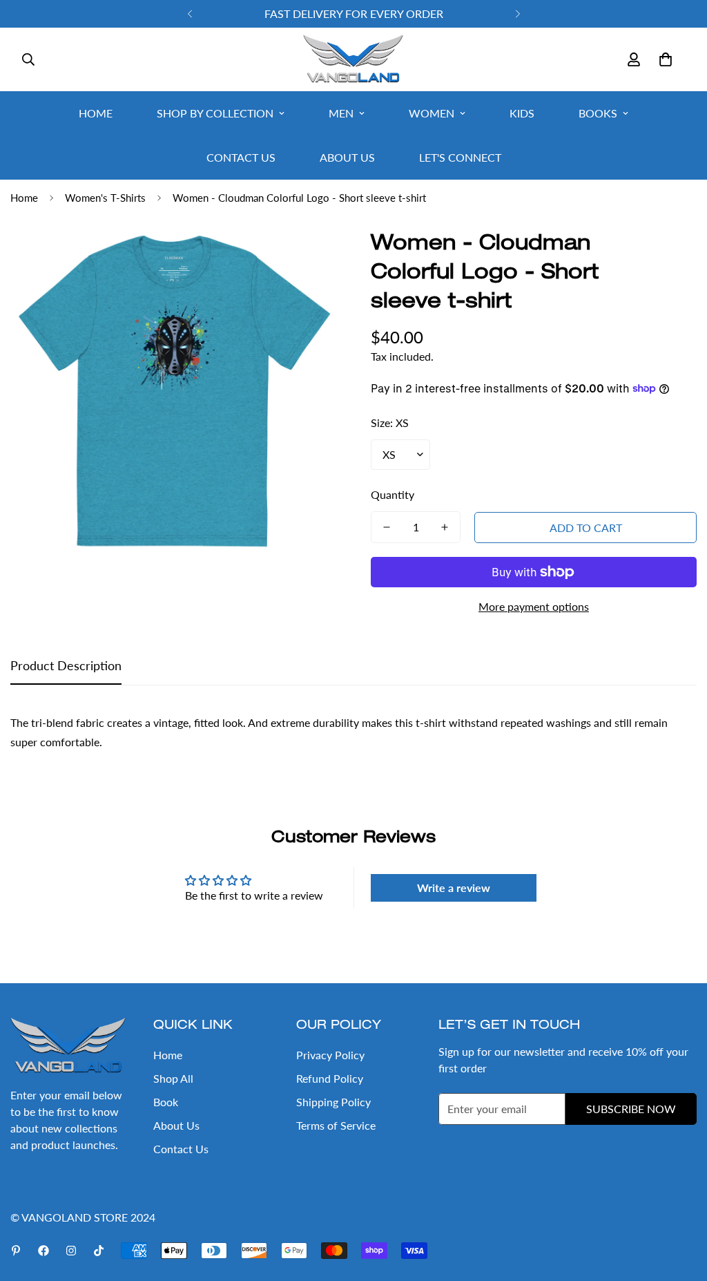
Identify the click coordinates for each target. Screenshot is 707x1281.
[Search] (28, 59)
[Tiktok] (98, 1250)
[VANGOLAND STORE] (353, 59)
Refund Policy (329, 1078)
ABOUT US (347, 157)
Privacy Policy (330, 1054)
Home (24, 197)
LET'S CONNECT (460, 157)
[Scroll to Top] (680, 1206)
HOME (96, 113)
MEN (341, 113)
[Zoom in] (306, 256)
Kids (522, 113)
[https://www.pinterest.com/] (15, 1250)
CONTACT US (240, 157)
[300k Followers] (43, 1250)
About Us (176, 1125)
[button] (665, 59)
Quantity (392, 494)
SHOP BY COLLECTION (215, 113)
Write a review (453, 887)
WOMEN (431, 113)
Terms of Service (336, 1125)
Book (165, 1101)
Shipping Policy (333, 1101)
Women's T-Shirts (105, 197)
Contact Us (181, 1148)
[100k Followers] (71, 1250)
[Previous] (189, 14)
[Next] (517, 14)
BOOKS (598, 113)
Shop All (173, 1078)
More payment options (533, 606)
